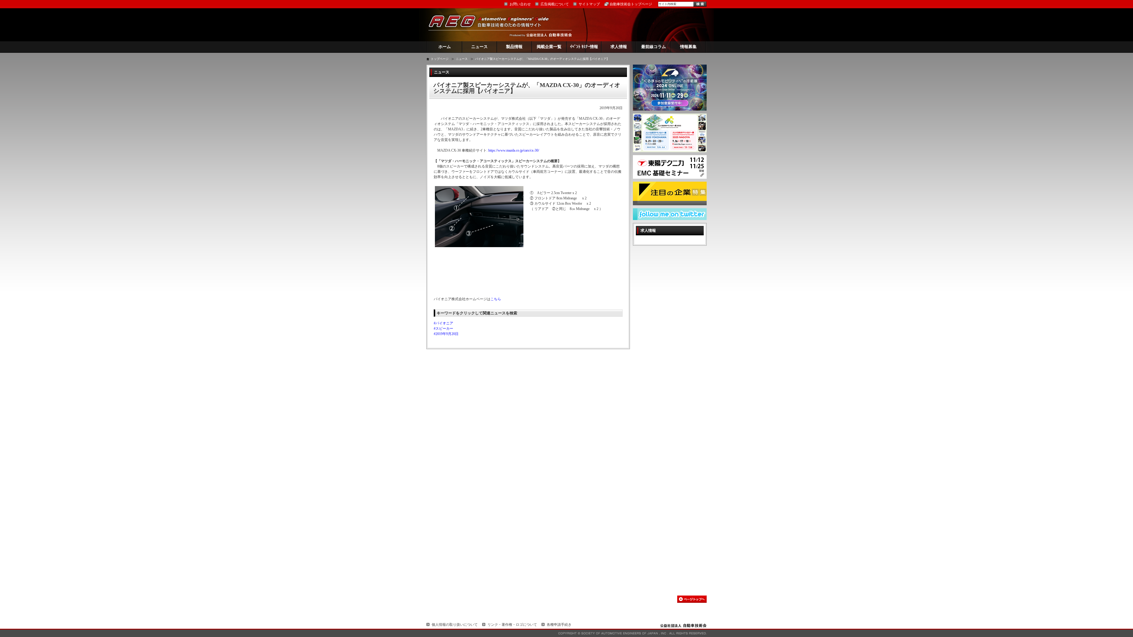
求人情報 (618, 47)
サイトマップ (589, 4)
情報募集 (688, 47)
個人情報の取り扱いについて (455, 625)
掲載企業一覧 (549, 47)
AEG (492, 24)
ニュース (479, 47)
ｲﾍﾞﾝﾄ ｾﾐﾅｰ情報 (584, 47)
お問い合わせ (520, 4)
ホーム (444, 47)
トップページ (439, 58)
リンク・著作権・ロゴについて (512, 625)
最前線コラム (653, 47)
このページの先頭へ (692, 599)
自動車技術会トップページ (631, 4)
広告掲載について (555, 4)
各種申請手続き (559, 625)
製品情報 (514, 47)
